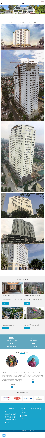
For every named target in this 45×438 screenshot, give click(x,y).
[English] (41, 1)
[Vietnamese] (43, 1)
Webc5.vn (35, 430)
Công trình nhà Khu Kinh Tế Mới (9, 295)
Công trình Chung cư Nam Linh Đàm (32, 295)
